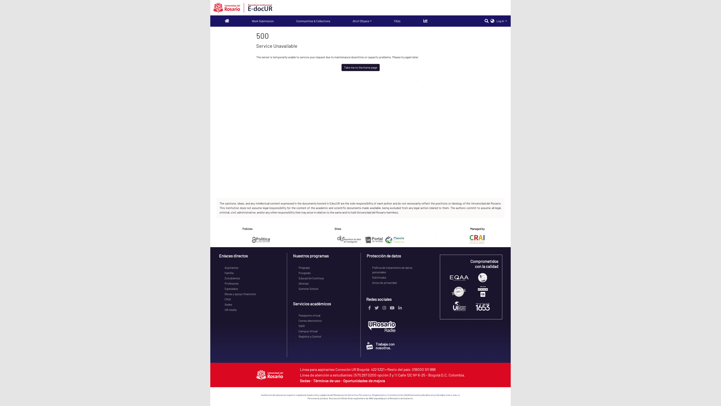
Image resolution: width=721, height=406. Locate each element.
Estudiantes (232, 278)
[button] (492, 21)
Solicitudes (379, 277)
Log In (500, 21)
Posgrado (305, 273)
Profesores (232, 283)
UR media (231, 309)
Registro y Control (310, 336)
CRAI (228, 299)
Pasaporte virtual (309, 315)
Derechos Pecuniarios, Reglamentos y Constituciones (376, 395)
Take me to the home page (360, 67)
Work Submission (263, 21)
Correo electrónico (310, 320)
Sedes (228, 304)
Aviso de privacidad (384, 282)
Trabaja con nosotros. (385, 346)
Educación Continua (311, 278)
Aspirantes (231, 267)
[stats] (425, 20)
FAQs (397, 21)
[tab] (250, 257)
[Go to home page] (227, 20)
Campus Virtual (308, 331)
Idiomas (304, 283)
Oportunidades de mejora (364, 380)
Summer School (308, 288)
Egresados (231, 288)
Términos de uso (326, 380)
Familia (229, 273)
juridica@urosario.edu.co (447, 395)
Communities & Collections (313, 21)
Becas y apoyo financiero (240, 294)
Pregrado (304, 267)
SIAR (302, 326)
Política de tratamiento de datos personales (392, 270)
